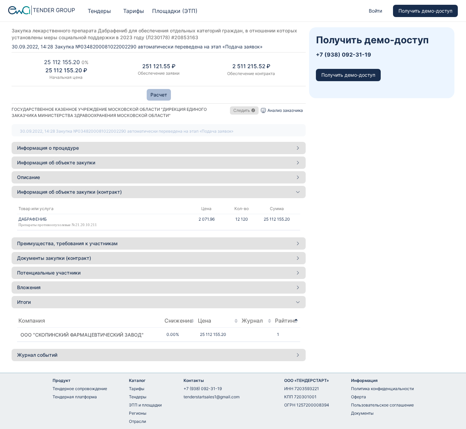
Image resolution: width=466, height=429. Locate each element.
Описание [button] (28, 177)
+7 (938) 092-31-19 (203, 388)
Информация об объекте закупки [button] (56, 162)
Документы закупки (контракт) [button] (54, 258)
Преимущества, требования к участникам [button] (67, 243)
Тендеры (99, 11)
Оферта (358, 396)
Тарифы (133, 11)
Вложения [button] (29, 287)
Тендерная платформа (75, 396)
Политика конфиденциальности (382, 388)
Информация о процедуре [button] (48, 148)
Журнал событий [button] (37, 355)
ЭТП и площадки (145, 405)
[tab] (159, 148)
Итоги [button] (24, 302)
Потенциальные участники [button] (49, 273)
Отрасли (137, 421)
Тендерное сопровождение (80, 388)
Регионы (137, 413)
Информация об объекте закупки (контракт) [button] (69, 192)
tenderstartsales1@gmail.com (211, 396)
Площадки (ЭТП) (175, 11)
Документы (362, 413)
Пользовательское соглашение (382, 405)
